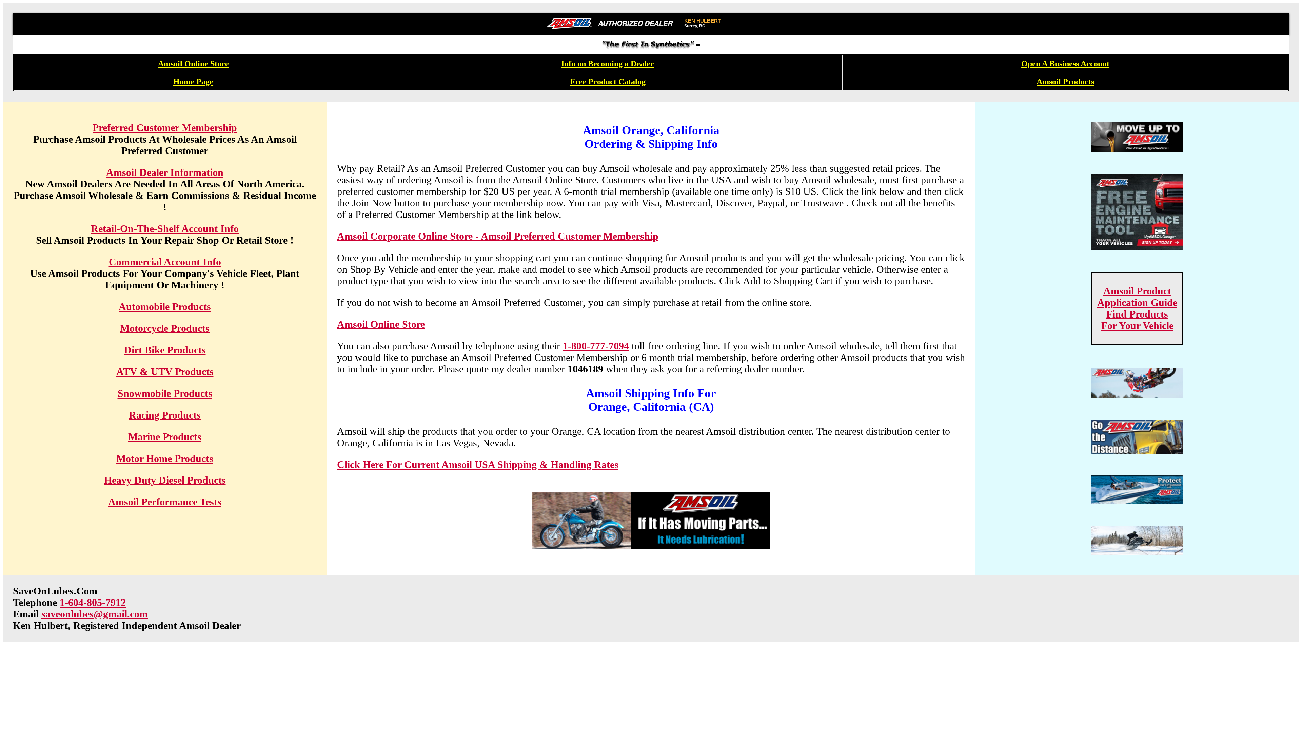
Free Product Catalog (608, 81)
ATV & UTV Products (165, 371)
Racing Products (165, 415)
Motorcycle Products (165, 328)
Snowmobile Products (165, 393)
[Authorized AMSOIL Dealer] (612, 23)
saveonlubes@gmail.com (94, 613)
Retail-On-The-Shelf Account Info (165, 228)
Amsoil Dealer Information (164, 172)
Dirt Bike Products (165, 349)
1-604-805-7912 (93, 602)
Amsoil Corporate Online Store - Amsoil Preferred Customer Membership (497, 236)
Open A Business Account (1065, 63)
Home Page (193, 81)
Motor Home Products (164, 458)
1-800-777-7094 (596, 345)
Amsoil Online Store (193, 63)
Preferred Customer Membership (165, 127)
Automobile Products (165, 306)
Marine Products (164, 436)
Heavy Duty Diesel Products (165, 480)
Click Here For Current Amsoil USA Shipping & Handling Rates (477, 464)
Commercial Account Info (165, 261)
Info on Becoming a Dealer (607, 63)
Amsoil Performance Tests (164, 501)
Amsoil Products (1065, 81)
